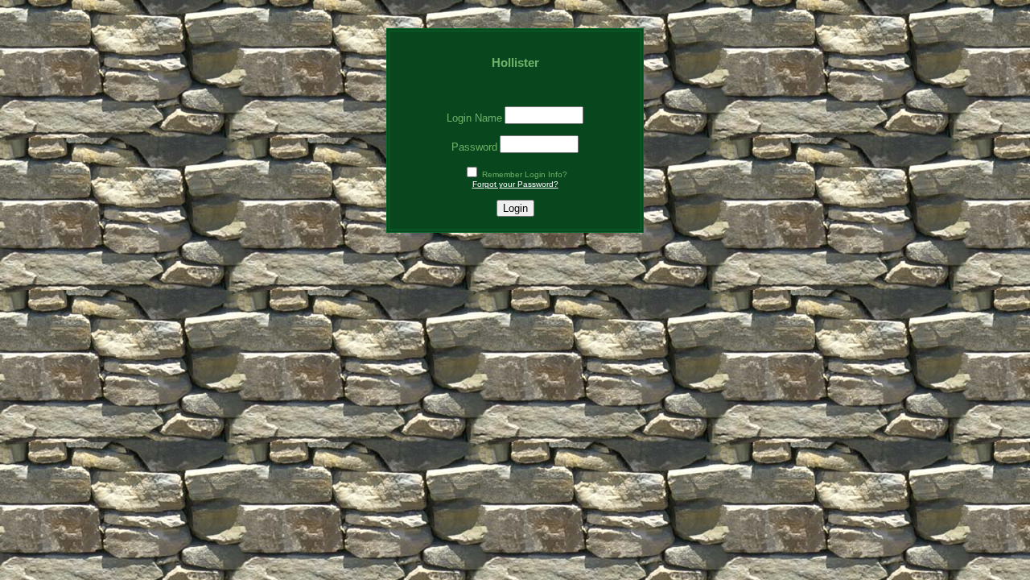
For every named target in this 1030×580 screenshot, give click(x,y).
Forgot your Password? (515, 184)
